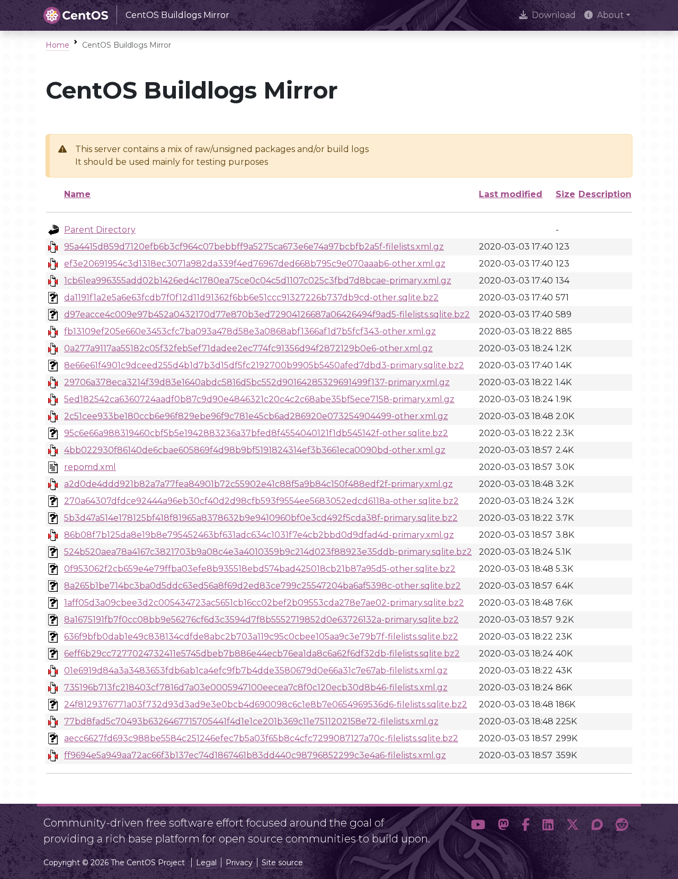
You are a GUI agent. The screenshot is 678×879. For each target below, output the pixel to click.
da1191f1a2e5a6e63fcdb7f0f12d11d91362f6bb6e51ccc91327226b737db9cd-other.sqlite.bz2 (251, 297)
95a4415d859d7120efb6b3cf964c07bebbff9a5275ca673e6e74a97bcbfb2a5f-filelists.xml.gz (254, 247)
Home (57, 45)
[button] (478, 826)
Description (604, 194)
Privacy (239, 862)
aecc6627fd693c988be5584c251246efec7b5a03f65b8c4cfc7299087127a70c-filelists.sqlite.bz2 (261, 738)
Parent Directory (100, 230)
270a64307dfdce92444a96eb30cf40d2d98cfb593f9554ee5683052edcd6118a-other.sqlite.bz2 (261, 501)
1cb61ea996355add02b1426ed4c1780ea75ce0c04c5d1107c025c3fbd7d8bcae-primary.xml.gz (257, 281)
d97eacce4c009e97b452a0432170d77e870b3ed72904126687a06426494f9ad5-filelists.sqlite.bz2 (267, 314)
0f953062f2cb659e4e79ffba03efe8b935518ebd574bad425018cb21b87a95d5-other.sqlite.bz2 (260, 569)
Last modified (510, 194)
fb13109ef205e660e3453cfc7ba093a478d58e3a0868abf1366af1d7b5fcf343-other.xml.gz (250, 331)
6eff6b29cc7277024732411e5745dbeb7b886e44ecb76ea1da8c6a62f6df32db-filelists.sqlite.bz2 (262, 654)
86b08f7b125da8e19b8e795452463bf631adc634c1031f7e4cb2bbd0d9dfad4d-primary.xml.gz (259, 535)
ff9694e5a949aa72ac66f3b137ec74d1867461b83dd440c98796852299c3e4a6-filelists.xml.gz (255, 755)
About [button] (610, 15)
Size (565, 194)
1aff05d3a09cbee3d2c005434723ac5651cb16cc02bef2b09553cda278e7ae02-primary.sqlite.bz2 (264, 603)
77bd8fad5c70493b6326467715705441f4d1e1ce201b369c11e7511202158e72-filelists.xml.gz (251, 721)
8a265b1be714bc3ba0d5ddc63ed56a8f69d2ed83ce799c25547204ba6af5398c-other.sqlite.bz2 (262, 586)
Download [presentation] (554, 15)
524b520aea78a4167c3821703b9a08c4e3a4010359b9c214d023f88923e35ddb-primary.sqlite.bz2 (268, 552)
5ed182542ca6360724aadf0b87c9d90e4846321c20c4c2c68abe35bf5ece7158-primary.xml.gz (259, 399)
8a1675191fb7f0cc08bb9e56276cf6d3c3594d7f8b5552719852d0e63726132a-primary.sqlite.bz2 (261, 620)
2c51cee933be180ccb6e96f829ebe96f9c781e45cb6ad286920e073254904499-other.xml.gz (256, 416)
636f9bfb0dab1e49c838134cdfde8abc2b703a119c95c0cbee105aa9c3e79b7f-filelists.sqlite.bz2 (261, 637)
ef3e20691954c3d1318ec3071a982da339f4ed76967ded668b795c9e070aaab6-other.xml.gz (254, 264)
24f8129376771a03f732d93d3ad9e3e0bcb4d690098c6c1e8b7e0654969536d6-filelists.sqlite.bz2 (265, 704)
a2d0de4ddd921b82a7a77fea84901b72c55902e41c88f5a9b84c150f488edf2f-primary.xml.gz (258, 484)
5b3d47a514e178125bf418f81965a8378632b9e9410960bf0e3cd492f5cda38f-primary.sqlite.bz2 (261, 518)
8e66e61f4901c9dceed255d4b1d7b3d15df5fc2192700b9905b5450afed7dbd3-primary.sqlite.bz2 (264, 365)
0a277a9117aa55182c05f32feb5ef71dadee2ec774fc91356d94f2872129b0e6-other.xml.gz (248, 348)
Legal (206, 862)
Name (77, 194)
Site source (282, 862)
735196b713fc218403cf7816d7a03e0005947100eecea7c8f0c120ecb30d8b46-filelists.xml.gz (256, 687)
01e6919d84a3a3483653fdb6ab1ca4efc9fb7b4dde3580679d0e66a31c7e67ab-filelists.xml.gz (256, 670)
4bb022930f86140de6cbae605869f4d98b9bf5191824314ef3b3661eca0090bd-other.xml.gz (254, 450)
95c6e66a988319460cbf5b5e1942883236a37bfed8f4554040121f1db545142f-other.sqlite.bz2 (256, 433)
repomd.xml (90, 467)
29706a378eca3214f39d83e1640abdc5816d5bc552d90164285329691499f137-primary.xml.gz (257, 382)
